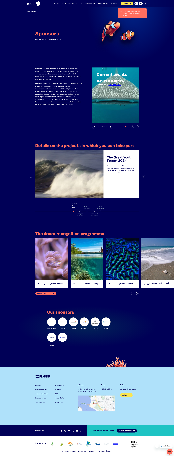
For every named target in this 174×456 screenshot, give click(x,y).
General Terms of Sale (69, 451)
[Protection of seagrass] (87, 211)
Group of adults (41, 390)
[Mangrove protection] (80, 211)
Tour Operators (40, 402)
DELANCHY (114, 84)
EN (141, 3)
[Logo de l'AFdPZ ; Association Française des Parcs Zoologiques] (61, 444)
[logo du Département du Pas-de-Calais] (106, 444)
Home (28, 11)
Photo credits (101, 451)
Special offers (60, 398)
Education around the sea (107, 3)
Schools (38, 386)
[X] (73, 431)
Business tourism (41, 398)
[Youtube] (69, 431)
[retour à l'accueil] (33, 3)
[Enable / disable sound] (145, 4)
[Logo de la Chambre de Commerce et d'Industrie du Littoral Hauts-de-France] (115, 444)
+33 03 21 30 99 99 (107, 389)
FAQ (56, 394)
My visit (57, 3)
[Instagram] (65, 431)
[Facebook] (62, 431)
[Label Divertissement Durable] (52, 444)
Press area (59, 402)
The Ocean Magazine (87, 3)
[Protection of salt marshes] (93, 211)
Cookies (109, 451)
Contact (58, 390)
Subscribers (59, 386)
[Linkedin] (77, 431)
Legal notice (82, 451)
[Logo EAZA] (70, 444)
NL (141, 7)
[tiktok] (81, 431)
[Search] (136, 3)
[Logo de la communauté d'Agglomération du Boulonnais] (88, 444)
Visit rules (91, 451)
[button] (137, 126)
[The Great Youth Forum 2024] (73, 211)
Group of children (41, 394)
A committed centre (69, 3)
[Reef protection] (100, 211)
